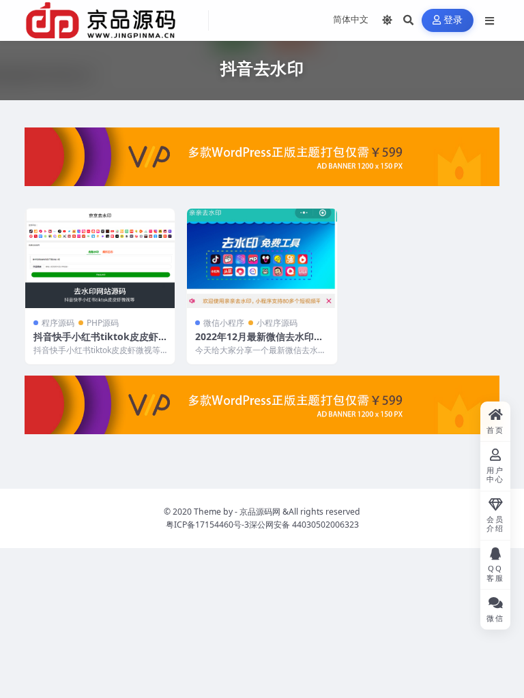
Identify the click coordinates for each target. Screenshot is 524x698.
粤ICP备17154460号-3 (207, 524)
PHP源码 (103, 323)
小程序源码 (277, 323)
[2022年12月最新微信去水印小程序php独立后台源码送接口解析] (261, 258)
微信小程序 (223, 323)
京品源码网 (259, 511)
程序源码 (58, 323)
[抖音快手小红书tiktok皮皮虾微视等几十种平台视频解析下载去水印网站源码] (100, 258)
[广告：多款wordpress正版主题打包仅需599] (262, 161)
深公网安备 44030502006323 (304, 524)
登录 (453, 20)
